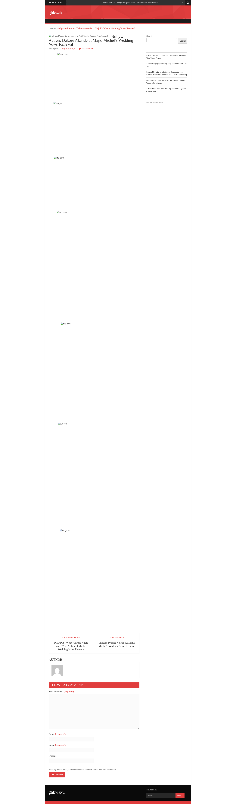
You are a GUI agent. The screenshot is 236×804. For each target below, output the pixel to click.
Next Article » (117, 637)
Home (52, 28)
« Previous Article (71, 637)
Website (53, 755)
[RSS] (182, 3)
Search (149, 36)
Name (57, 734)
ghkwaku (57, 12)
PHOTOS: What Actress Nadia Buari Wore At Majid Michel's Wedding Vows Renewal (71, 646)
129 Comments (88, 49)
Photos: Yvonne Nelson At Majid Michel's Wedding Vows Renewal (116, 644)
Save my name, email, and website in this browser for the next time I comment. (83, 769)
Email (57, 744)
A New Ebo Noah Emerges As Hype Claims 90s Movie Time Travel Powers (130, 3)
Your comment (61, 691)
